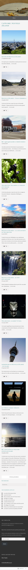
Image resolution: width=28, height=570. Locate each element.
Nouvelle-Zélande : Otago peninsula (14, 98)
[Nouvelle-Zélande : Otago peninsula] (6, 110)
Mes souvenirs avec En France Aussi (12, 496)
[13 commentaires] (4, 418)
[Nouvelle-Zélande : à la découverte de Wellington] (6, 246)
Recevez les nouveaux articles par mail (13, 530)
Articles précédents (14, 477)
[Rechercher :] (14, 484)
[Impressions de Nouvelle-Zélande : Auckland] (6, 376)
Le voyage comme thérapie (10, 408)
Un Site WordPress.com (7, 562)
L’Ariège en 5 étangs (8, 498)
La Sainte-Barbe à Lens (9, 501)
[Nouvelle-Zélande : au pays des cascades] (6, 289)
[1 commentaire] (4, 333)
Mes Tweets (4, 557)
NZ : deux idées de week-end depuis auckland (11, 450)
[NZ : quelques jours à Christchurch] (6, 154)
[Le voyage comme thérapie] (6, 418)
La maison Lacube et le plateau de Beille (13, 508)
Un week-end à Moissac (9, 500)
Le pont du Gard (7, 495)
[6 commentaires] (4, 376)
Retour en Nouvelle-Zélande (11, 57)
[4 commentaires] (4, 67)
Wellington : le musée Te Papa (11, 321)
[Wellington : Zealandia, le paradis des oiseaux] (6, 199)
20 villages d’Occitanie (9, 505)
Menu (14, 18)
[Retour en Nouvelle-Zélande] (6, 67)
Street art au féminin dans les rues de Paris (13, 506)
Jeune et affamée (14, 3)
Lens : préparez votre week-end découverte (14, 503)
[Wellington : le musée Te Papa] (6, 333)
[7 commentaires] (4, 470)
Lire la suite (13, 63)
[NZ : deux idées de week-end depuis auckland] (6, 470)
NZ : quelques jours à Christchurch (13, 142)
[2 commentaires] (4, 246)
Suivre (4, 543)
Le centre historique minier (10, 493)
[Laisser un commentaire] (4, 110)
